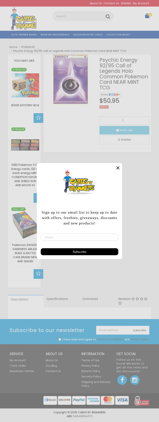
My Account (141, 3)
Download (90, 299)
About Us (96, 3)
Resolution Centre (22, 371)
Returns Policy (90, 371)
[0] (147, 17)
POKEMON (28, 47)
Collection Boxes (118, 34)
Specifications (57, 299)
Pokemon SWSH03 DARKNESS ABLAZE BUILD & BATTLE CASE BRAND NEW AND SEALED (25, 253)
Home (13, 47)
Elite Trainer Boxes (24, 34)
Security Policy (91, 376)
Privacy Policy (139, 339)
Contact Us (111, 3)
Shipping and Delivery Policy (95, 384)
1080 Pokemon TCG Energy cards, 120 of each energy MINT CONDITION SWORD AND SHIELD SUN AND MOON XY (25, 175)
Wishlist (126, 3)
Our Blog (51, 366)
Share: (105, 94)
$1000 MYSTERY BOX (25, 105)
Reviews (124, 299)
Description (19, 299)
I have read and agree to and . (105, 339)
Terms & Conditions (110, 339)
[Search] (108, 17)
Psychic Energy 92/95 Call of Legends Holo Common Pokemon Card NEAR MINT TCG (69, 51)
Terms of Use (90, 360)
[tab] (26, 301)
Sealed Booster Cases (87, 34)
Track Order (18, 366)
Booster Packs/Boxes (55, 34)
